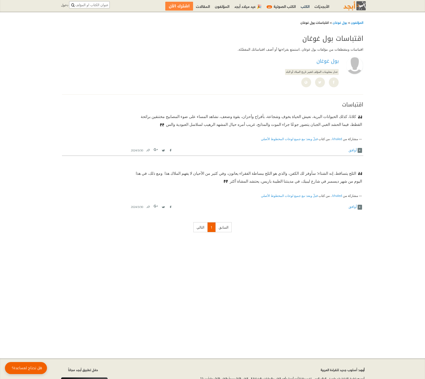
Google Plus (156, 149)
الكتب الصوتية (282, 6)
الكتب (305, 6)
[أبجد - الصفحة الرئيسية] (348, 5)
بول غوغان (339, 22)
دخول (64, 5)
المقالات (203, 6)
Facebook (170, 149)
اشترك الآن (179, 6)
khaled (337, 139)
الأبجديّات (322, 6)
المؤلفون (356, 22)
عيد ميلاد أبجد (248, 6)
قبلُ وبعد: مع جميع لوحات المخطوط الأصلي (289, 139)
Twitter (163, 149)
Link (147, 149)
